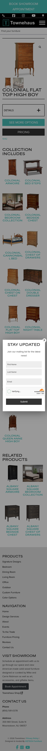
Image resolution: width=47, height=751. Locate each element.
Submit (24, 401)
